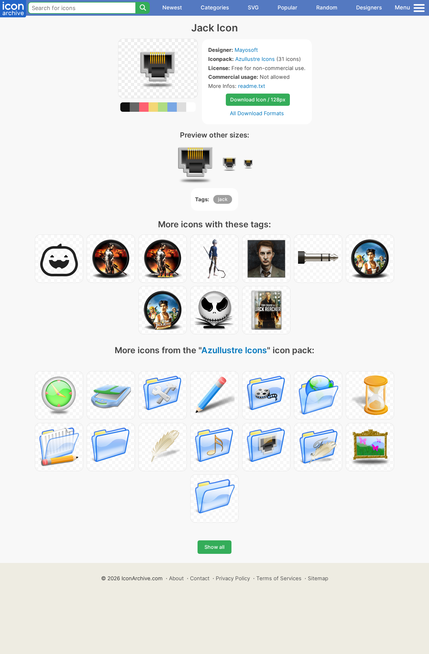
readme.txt (251, 86)
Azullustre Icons (255, 59)
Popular (287, 7)
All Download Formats (257, 113)
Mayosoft (246, 50)
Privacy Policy (233, 578)
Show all (214, 547)
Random (326, 7)
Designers (369, 7)
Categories (215, 7)
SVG (253, 7)
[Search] (142, 8)
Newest (172, 7)
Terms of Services (278, 578)
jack (222, 199)
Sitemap (318, 578)
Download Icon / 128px (257, 99)
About (176, 578)
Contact (199, 578)
